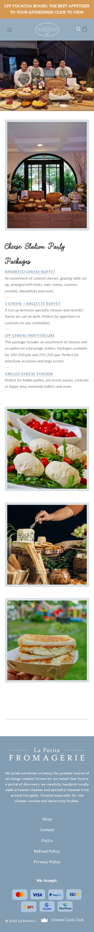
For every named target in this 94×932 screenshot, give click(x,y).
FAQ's (47, 840)
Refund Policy (47, 851)
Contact (47, 829)
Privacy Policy (47, 862)
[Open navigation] (9, 29)
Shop (47, 819)
